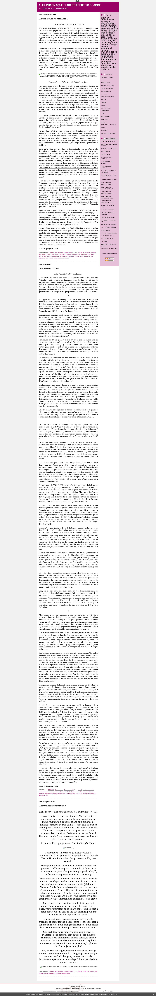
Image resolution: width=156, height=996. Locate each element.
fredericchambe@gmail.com (109, 253)
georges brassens (109, 27)
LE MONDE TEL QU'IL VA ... (108, 235)
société (104, 46)
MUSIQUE (103, 122)
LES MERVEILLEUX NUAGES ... (109, 180)
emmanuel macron (106, 49)
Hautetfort (82, 986)
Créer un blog (74, 986)
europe (104, 26)
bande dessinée (109, 38)
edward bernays (83, 256)
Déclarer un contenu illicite (49, 991)
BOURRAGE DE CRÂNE (107, 85)
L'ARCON (103, 105)
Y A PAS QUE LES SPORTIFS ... (109, 148)
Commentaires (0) (69, 252)
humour (112, 59)
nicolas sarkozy (108, 68)
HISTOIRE (103, 99)
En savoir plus (113, 994)
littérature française (106, 62)
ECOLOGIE (104, 94)
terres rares (79, 793)
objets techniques (43, 795)
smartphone (47, 793)
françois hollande (108, 41)
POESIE (103, 127)
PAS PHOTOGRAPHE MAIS (108, 125)
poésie (112, 35)
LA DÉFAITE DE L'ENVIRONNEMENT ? (52, 806)
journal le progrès (51, 254)
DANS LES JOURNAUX (107, 88)
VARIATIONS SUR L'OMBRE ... (109, 224)
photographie (108, 23)
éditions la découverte (51, 258)
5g (52, 793)
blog (111, 991)
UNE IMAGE (104, 241)
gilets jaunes (64, 793)
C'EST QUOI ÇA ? (105, 230)
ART (102, 80)
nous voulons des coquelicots (51, 256)
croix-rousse (107, 37)
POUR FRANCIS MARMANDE (109, 233)
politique (110, 32)
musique (105, 52)
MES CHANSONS (105, 116)
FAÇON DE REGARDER (107, 96)
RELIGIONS (104, 130)
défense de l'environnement (83, 254)
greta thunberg (42, 254)
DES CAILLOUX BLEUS (107, 238)
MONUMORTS (105, 119)
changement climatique (79, 791)
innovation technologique (89, 793)
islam (113, 63)
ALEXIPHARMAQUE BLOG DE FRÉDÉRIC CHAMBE (70, 5)
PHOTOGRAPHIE (105, 151)
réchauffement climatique (89, 252)
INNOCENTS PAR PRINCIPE (108, 227)
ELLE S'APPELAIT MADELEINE (109, 248)
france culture (71, 793)
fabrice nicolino (63, 256)
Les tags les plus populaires (94, 988)
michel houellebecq (108, 55)
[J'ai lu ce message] (154, 994)
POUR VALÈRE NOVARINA (108, 217)
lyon (103, 32)
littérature (113, 30)
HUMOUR (103, 102)
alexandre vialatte (106, 66)
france (104, 59)
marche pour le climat (73, 256)
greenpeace (56, 791)
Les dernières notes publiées (78, 988)
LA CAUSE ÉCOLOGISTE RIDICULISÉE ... (53, 19)
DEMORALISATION (106, 91)
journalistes (107, 57)
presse (104, 35)
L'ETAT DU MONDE (106, 108)
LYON (102, 113)
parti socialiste (108, 25)
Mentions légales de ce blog (64, 991)
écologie (105, 21)
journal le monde (109, 43)
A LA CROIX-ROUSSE (106, 77)
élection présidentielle (108, 19)
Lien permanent (59, 252)
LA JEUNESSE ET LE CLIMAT (49, 268)
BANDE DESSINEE (106, 82)
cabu (103, 40)
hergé (114, 44)
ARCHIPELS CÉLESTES (107, 210)
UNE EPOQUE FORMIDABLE (109, 133)
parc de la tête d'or (67, 791)
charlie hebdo (86, 971)
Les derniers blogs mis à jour (62, 988)
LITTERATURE (105, 110)
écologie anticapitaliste (63, 258)
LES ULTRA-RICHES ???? (108, 141)
